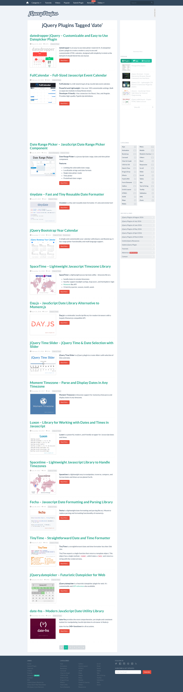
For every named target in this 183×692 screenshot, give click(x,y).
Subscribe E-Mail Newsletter (36, 685)
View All (137, 107)
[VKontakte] (132, 664)
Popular (67, 3)
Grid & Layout (129, 189)
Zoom (146, 200)
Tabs (146, 182)
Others (146, 157)
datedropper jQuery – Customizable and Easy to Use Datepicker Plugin (69, 37)
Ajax (129, 147)
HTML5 (129, 193)
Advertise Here (137, 51)
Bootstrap (66, 235)
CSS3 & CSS (129, 164)
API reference (78, 586)
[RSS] (136, 664)
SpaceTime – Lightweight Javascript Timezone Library (70, 266)
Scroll (146, 168)
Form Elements (54, 153)
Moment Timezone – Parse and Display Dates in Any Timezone (69, 384)
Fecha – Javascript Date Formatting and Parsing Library (71, 502)
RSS (28, 680)
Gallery (129, 186)
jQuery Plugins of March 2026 (132, 237)
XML (146, 197)
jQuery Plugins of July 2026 (131, 221)
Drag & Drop (129, 172)
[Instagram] (124, 664)
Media (129, 204)
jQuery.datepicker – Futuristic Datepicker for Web (67, 575)
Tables (146, 179)
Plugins (127, 61)
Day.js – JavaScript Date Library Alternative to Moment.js (64, 305)
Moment (66, 284)
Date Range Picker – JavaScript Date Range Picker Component (67, 146)
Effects (129, 175)
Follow (100, 3)
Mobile (146, 150)
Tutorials (48, 3)
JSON (129, 197)
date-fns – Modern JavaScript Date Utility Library (67, 611)
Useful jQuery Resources (130, 241)
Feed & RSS (129, 179)
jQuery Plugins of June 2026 (132, 225)
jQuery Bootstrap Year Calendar (54, 230)
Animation (129, 150)
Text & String (146, 186)
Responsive (146, 164)
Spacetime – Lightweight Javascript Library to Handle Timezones (70, 464)
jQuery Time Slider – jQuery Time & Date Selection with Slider (71, 344)
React (146, 161)
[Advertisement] (72, 125)
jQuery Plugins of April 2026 (132, 233)
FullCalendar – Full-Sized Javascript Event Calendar (68, 75)
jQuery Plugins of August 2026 (132, 217)
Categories (36, 3)
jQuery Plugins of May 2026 (132, 229)
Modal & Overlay (146, 154)
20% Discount (133, 252)
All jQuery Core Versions (35, 687)
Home (29, 664)
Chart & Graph (129, 161)
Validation (146, 193)
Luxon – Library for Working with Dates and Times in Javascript (69, 424)
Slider (146, 172)
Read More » (64, 60)
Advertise (91, 2)
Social (146, 175)
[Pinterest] (128, 664)
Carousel (129, 157)
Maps (129, 200)
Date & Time (55, 44)
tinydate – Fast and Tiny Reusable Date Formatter (67, 194)
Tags (136, 61)
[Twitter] (116, 664)
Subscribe (147, 672)
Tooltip (146, 189)
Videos (57, 3)
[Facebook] (120, 664)
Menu (146, 147)
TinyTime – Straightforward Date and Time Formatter (70, 538)
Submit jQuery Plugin (129, 245)
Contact (125, 256)
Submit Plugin (78, 3)
